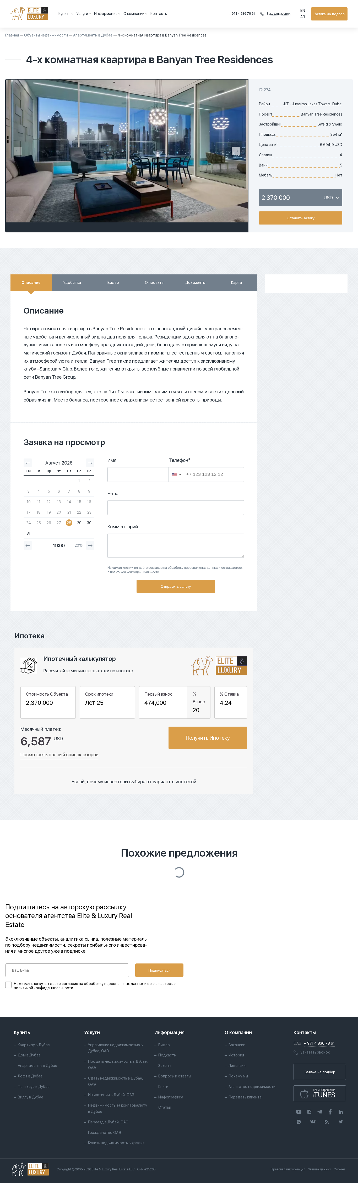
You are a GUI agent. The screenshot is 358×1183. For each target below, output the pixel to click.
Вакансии (237, 1045)
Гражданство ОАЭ (104, 1132)
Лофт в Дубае (30, 1076)
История (236, 1055)
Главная (12, 35)
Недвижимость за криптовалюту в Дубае (117, 1108)
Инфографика (170, 1097)
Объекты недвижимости (46, 35)
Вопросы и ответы (174, 1076)
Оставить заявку (300, 218)
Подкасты (167, 1055)
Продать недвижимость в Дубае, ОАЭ (118, 1064)
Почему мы (238, 1076)
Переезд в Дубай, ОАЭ (108, 1122)
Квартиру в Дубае (34, 1045)
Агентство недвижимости (252, 1087)
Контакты (158, 14)
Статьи (164, 1107)
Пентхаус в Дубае (34, 1087)
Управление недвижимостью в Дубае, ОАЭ (115, 1048)
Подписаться (159, 970)
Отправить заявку (176, 586)
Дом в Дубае (29, 1055)
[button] (176, 474)
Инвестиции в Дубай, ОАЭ (111, 1095)
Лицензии (237, 1066)
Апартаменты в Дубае (92, 35)
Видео (164, 1045)
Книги (163, 1087)
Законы (164, 1066)
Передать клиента (245, 1097)
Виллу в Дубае (30, 1097)
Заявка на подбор (329, 14)
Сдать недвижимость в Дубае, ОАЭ (115, 1081)
